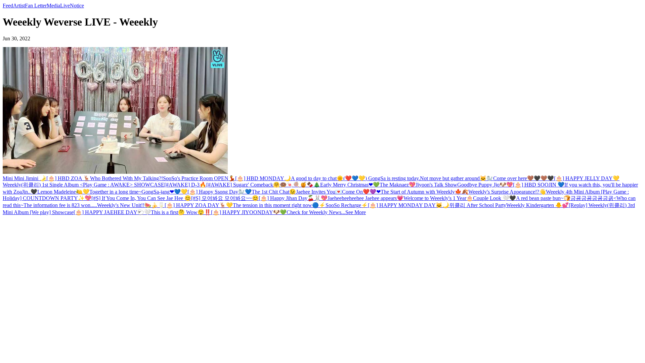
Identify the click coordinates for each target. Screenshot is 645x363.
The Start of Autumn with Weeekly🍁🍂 (424, 192)
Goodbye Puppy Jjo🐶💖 (485, 185)
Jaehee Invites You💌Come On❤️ (333, 192)
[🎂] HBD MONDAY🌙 (263, 178)
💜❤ (375, 192)
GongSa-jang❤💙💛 (164, 192)
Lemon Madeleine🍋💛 (63, 192)
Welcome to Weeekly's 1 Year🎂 (438, 198)
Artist (19, 5)
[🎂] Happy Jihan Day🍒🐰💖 (293, 198)
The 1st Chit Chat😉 (274, 192)
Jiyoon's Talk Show (436, 185)
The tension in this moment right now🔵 (276, 205)
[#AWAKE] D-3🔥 (185, 185)
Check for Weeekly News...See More (326, 212)
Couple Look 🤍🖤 (494, 198)
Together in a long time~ (115, 192)
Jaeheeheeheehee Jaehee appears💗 (365, 198)
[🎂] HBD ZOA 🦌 (68, 178)
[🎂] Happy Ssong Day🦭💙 (219, 192)
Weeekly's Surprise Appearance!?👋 (507, 192)
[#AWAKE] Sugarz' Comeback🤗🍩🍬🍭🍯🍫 (259, 185)
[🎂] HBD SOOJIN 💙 (538, 185)
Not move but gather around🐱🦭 (456, 178)
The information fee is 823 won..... (60, 205)
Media (53, 5)
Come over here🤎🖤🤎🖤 (523, 178)
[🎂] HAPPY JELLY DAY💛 (586, 178)
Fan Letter (36, 5)
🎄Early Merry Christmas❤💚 (346, 185)
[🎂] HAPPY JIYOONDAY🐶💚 (249, 212)
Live (65, 5)
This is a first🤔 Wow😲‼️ (181, 212)
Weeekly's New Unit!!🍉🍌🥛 (131, 205)
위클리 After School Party (477, 205)
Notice (77, 5)
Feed (8, 5)
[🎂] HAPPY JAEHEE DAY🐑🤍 (112, 212)
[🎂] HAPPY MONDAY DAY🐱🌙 (408, 205)
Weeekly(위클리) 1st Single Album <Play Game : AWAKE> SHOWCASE (83, 185)
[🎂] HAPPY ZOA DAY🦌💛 (199, 205)
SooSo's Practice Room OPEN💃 (199, 178)
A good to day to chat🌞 (317, 178)
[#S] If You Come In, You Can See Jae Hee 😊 (141, 198)
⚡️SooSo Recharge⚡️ (343, 205)
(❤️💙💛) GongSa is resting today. (381, 178)
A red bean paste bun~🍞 (543, 198)
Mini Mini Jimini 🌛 (24, 178)
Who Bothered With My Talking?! (126, 178)
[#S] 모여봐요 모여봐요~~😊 (225, 198)
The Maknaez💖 (398, 185)
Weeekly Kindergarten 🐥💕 (537, 205)
